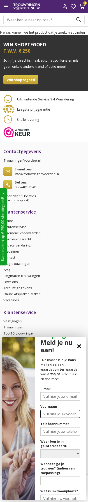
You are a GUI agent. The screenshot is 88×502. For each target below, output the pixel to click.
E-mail (45, 389)
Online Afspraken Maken (22, 294)
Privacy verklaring (17, 245)
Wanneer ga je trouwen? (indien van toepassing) (57, 468)
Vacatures (11, 300)
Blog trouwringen (16, 263)
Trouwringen (13, 327)
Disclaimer (11, 251)
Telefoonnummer (54, 424)
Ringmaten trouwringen (21, 275)
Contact (9, 257)
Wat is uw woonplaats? (59, 491)
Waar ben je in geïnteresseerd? (53, 443)
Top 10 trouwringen (19, 333)
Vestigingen (12, 321)
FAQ (6, 269)
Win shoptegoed (21, 79)
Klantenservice (14, 227)
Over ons (10, 281)
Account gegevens (17, 288)
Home (8, 220)
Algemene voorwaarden (22, 233)
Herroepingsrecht (17, 239)
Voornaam (48, 406)
